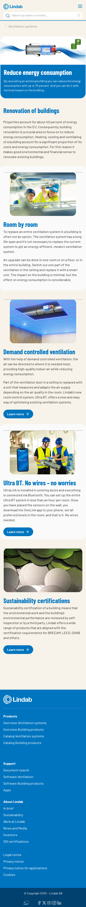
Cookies (9, 875)
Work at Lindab (14, 821)
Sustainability (13, 815)
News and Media (15, 828)
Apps (7, 790)
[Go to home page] (13, 6)
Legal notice (12, 855)
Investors (10, 835)
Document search (16, 770)
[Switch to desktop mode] (26, 902)
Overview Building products (23, 729)
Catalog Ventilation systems (23, 736)
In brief (8, 808)
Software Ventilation (18, 777)
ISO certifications (16, 841)
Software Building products (23, 783)
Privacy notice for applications (25, 868)
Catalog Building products (22, 743)
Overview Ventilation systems (25, 723)
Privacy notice (13, 861)
